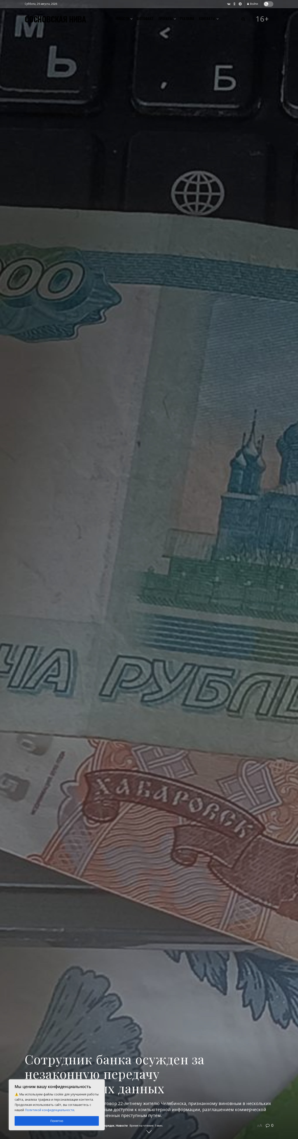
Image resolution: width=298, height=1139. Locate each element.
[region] (57, 1104)
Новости (122, 18)
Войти (253, 4)
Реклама (187, 18)
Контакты (207, 18)
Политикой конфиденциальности (49, 1110)
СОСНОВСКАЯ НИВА (55, 19)
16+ (262, 19)
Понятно (56, 1121)
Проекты (165, 18)
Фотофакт (145, 18)
